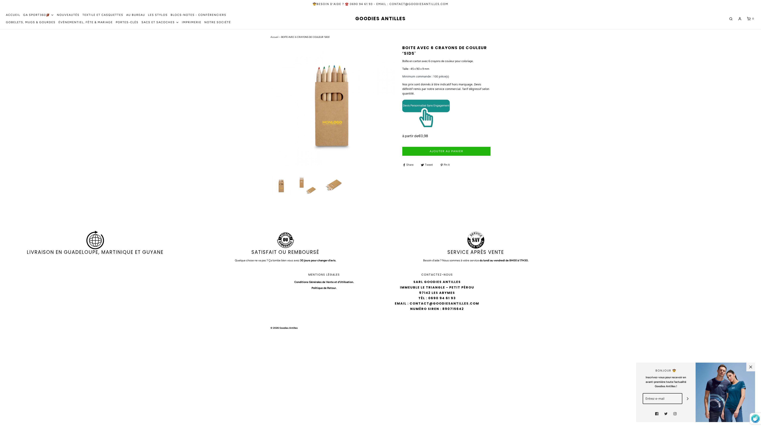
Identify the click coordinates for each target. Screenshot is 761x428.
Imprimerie (191, 22)
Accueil (13, 15)
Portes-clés (127, 22)
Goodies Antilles (380, 19)
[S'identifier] (739, 19)
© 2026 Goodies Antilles (284, 328)
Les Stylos (158, 15)
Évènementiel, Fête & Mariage (85, 22)
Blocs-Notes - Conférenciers (198, 15)
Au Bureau (135, 15)
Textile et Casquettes (102, 15)
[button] (282, 185)
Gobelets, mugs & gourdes (30, 22)
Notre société (217, 22)
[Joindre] (687, 398)
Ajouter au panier (446, 151)
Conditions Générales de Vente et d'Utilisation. (324, 282)
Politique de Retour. (324, 288)
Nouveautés (68, 15)
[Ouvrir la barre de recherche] (730, 19)
